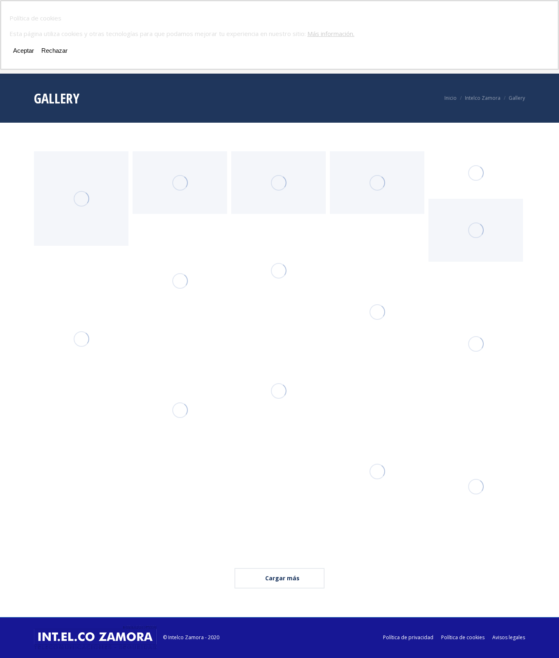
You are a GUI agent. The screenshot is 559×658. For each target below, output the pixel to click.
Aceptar (23, 50)
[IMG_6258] (81, 339)
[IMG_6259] (180, 281)
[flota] (475, 173)
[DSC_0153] (278, 182)
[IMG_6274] (475, 344)
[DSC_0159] (377, 182)
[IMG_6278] (377, 312)
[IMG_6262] (377, 471)
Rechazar (54, 50)
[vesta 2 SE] (475, 230)
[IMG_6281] (278, 271)
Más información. (330, 33)
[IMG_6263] (278, 391)
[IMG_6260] (180, 410)
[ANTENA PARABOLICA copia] (81, 198)
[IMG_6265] (475, 487)
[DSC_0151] (180, 182)
